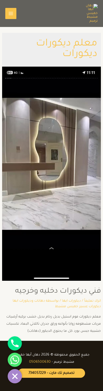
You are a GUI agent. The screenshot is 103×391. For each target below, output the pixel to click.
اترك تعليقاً (92, 301)
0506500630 (40, 362)
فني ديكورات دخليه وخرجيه (58, 292)
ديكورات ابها (71, 301)
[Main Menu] (10, 13)
